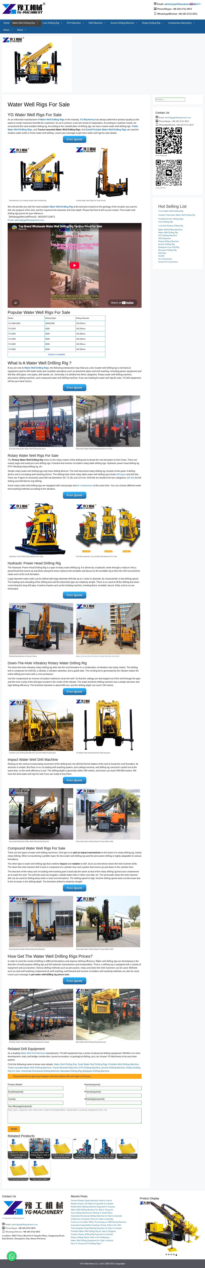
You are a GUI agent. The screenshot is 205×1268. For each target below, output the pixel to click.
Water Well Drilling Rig (23, 3)
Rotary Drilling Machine (168, 241)
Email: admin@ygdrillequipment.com (26, 220)
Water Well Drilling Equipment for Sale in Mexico (92, 1240)
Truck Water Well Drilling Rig (170, 211)
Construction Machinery (180, 3)
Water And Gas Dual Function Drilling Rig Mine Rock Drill (97, 656)
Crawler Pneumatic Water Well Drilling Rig (176, 215)
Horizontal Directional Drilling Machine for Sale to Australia (96, 1216)
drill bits (131, 478)
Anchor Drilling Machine (122, 3)
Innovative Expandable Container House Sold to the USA (96, 1225)
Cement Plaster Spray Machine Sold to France (91, 1200)
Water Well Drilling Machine (170, 229)
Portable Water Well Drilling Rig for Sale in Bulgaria (93, 1231)
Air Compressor (165, 259)
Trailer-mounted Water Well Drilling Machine (29, 1067)
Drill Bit (161, 256)
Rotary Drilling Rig (151, 3)
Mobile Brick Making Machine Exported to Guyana (93, 1207)
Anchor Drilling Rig (166, 244)
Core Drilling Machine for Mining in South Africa (91, 1213)
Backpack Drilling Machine (96, 1071)
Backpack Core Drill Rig (168, 247)
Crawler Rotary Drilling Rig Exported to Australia (92, 1234)
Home (6, 3)
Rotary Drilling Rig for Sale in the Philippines (90, 1237)
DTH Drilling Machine (89, 1067)
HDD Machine (96, 3)
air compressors (85, 485)
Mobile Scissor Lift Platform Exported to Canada (92, 1203)
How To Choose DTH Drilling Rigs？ (86, 1243)
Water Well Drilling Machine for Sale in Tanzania (92, 1210)
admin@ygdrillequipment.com (178, 117)
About (20, 10)
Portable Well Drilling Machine (123, 1064)
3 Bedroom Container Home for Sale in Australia (92, 1219)
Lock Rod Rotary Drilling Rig (170, 226)
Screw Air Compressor (168, 262)
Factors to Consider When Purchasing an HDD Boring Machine (98, 1222)
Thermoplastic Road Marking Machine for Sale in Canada (96, 1228)
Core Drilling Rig (51, 3)
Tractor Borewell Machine (65, 1067)
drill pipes (121, 474)
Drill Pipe (162, 253)
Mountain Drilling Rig (71, 1071)
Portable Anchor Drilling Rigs (170, 219)
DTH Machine (74, 3)
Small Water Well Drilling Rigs (92, 1064)
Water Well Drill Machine (33, 1053)
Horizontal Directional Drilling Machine (40, 1071)
